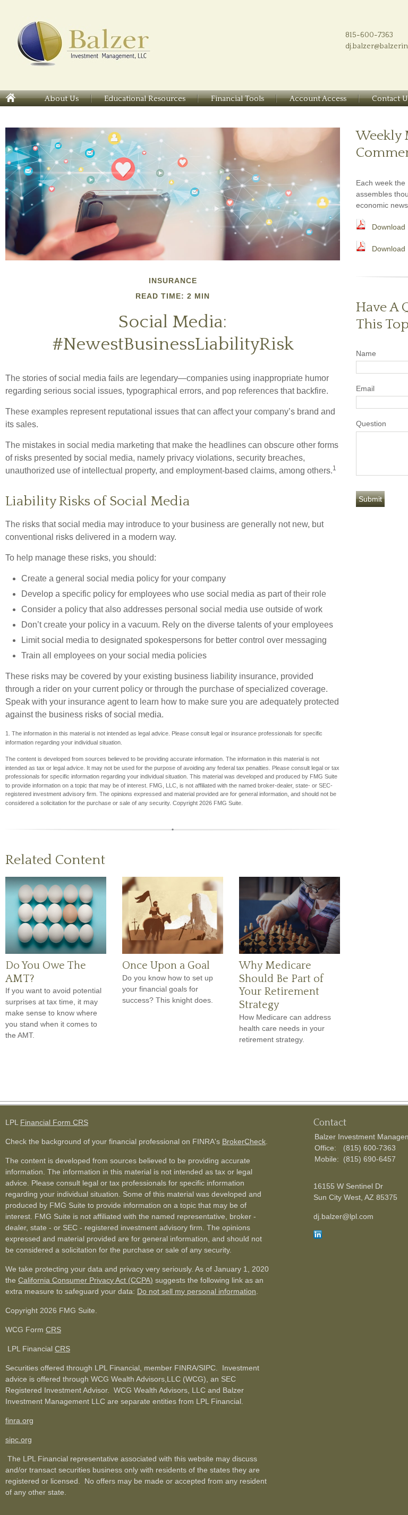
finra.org (19, 1420)
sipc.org (18, 1439)
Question (371, 423)
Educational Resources (144, 98)
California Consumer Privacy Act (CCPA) (85, 1280)
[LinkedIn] (317, 1236)
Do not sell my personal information (196, 1291)
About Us (62, 98)
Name (366, 353)
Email (365, 388)
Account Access (318, 98)
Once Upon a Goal (166, 965)
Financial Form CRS (54, 1122)
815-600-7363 (369, 35)
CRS (53, 1329)
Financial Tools (237, 98)
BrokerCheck (244, 1141)
